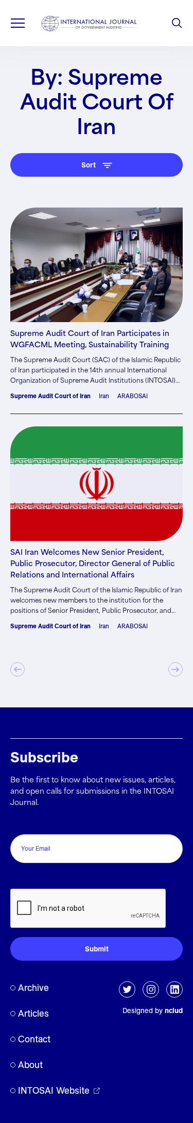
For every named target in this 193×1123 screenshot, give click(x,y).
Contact (34, 1039)
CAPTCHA (32, 878)
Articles (33, 1013)
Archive (33, 988)
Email (22, 823)
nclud (174, 1010)
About (30, 1065)
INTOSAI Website (54, 1090)
